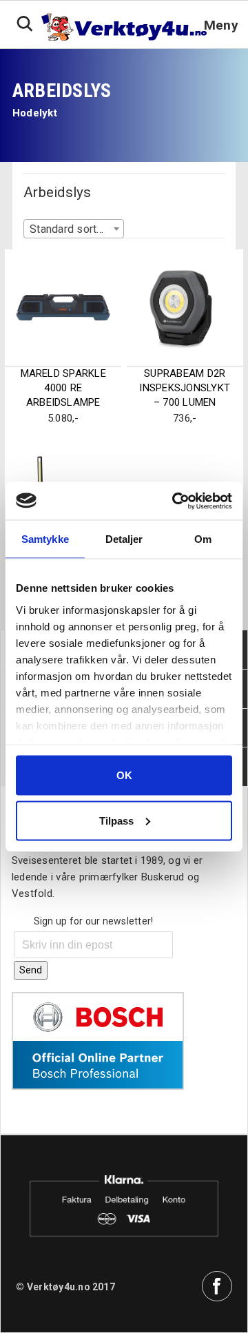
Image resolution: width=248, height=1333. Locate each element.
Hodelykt (34, 113)
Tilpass (116, 820)
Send (30, 969)
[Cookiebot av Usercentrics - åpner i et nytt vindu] (175, 501)
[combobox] (73, 228)
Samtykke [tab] (45, 539)
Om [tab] (202, 539)
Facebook (217, 1286)
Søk (25, 24)
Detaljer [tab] (124, 539)
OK (124, 775)
